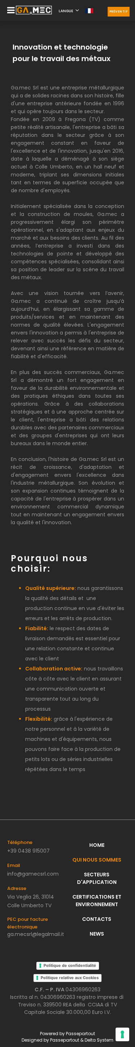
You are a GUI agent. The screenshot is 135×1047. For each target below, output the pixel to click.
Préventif (118, 12)
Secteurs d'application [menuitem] (97, 878)
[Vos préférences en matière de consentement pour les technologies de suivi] (122, 1034)
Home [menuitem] (96, 845)
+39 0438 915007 (28, 850)
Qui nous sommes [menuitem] (96, 859)
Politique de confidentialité (70, 965)
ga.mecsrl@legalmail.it (35, 934)
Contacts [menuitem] (96, 919)
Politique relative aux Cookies (70, 977)
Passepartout (80, 1033)
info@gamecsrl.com (33, 873)
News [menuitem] (97, 933)
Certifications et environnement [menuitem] (96, 900)
